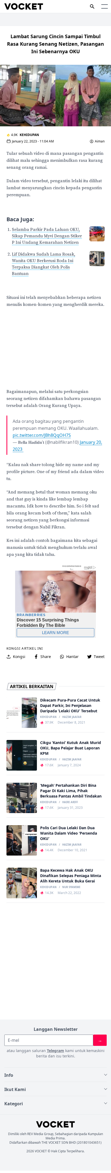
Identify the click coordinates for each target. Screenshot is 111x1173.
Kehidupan (29, 135)
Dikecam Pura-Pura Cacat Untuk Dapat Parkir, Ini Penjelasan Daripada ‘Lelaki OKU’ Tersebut (70, 705)
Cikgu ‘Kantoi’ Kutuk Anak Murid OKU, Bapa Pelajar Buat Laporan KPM (70, 748)
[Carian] (92, 6)
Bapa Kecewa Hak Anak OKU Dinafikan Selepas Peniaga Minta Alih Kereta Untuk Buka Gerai (70, 876)
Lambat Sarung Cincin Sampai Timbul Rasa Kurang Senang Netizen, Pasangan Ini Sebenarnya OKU (55, 44)
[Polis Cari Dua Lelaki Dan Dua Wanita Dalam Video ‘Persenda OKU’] (21, 840)
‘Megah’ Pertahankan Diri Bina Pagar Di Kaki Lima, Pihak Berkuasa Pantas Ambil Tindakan (71, 791)
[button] (104, 6)
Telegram (55, 1050)
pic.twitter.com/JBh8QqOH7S (42, 435)
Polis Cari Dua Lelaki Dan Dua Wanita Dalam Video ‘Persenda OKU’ (68, 833)
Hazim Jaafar (71, 717)
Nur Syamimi (71, 887)
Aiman (100, 141)
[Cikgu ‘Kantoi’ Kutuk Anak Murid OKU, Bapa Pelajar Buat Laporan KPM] (21, 755)
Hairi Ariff (70, 802)
